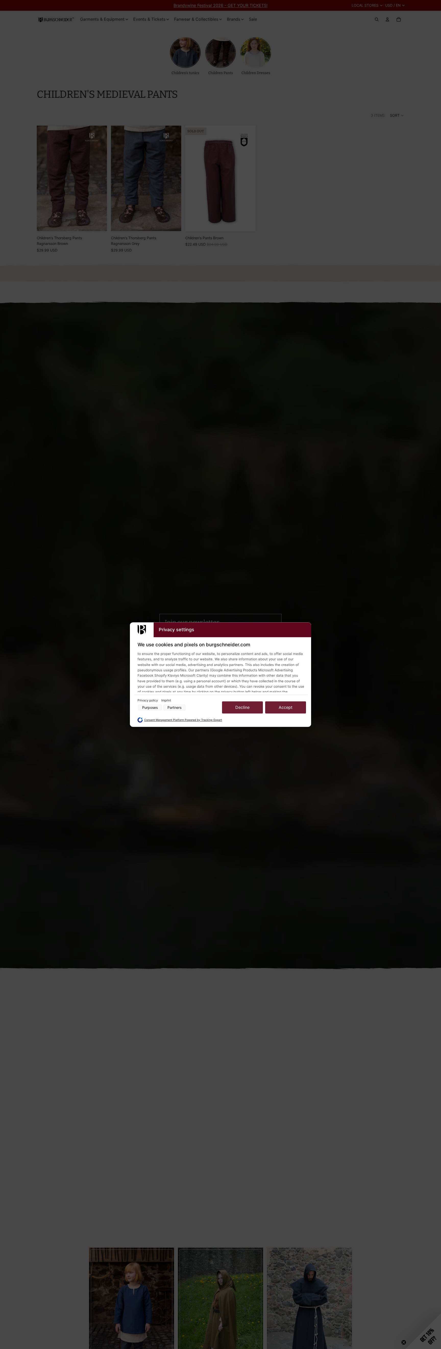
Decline (242, 707)
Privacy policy (148, 700)
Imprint (166, 700)
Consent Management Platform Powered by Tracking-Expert (183, 720)
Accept (285, 707)
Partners (174, 707)
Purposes (150, 707)
